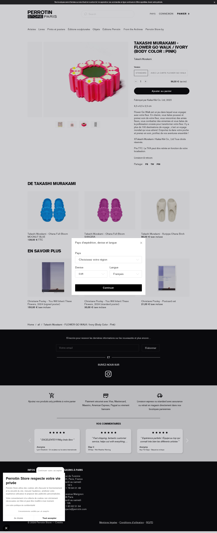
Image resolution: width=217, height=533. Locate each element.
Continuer (108, 287)
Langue (114, 267)
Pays (78, 253)
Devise (79, 267)
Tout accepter (49, 518)
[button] (6, 528)
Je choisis (18, 518)
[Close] (143, 244)
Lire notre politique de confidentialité (20, 505)
